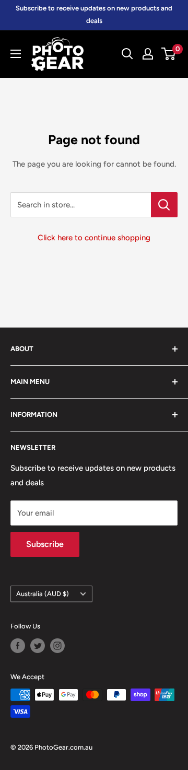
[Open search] (127, 54)
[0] (168, 54)
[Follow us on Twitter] (37, 645)
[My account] (148, 54)
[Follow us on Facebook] (17, 645)
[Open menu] (15, 54)
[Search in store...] (164, 204)
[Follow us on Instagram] (57, 645)
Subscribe (45, 544)
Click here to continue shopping (94, 237)
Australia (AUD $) (42, 594)
